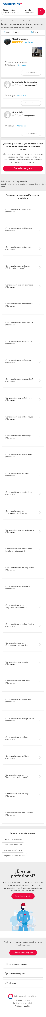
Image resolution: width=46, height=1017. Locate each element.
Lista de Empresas (11, 989)
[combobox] (12, 11)
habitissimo (6, 182)
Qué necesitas (9, 10)
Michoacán (21, 65)
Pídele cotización (31, 72)
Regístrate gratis (23, 896)
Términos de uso (23, 1001)
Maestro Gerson (20, 39)
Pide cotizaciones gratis (23, 953)
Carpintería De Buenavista (25, 82)
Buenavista (33, 184)
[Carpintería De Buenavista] (7, 84)
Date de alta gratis (23, 168)
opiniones (28, 42)
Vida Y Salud (18, 112)
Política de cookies (23, 1006)
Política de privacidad (22, 1003)
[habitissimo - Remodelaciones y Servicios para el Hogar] (12, 4)
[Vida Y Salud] (7, 114)
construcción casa (13, 839)
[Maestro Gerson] (7, 41)
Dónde (28, 10)
